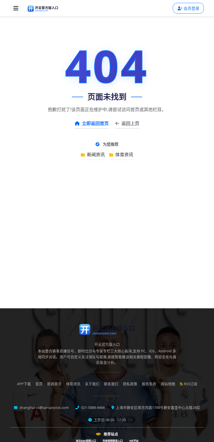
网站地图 (168, 384)
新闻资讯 (95, 155)
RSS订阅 (190, 384)
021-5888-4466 (92, 407)
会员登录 (191, 8)
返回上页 (130, 123)
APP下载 (24, 384)
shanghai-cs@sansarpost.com (44, 407)
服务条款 (149, 384)
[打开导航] (16, 8)
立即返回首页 (95, 123)
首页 (39, 384)
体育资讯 (123, 155)
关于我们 (92, 384)
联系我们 (111, 384)
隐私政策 (130, 384)
